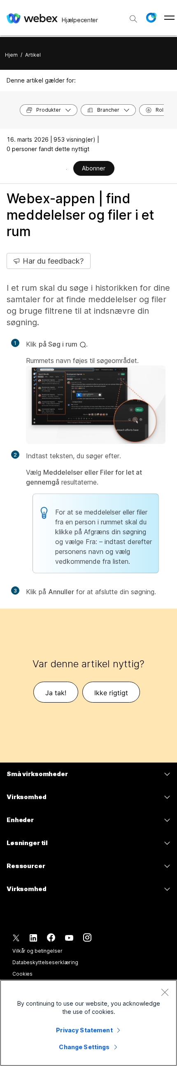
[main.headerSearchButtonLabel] (133, 16)
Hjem (11, 55)
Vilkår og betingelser (37, 951)
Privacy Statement (84, 1030)
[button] (151, 17)
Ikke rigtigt (111, 693)
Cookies (22, 974)
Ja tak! (55, 693)
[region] (88, 1023)
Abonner (93, 168)
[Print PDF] (66, 169)
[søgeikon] (133, 19)
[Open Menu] (169, 17)
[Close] (165, 992)
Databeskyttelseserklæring (45, 962)
